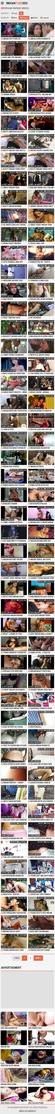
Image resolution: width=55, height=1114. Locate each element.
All (21, 13)
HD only (14, 13)
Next (38, 958)
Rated (35, 18)
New (15, 18)
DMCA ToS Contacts (27, 1111)
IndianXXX (17, 3)
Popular (25, 18)
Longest (45, 18)
